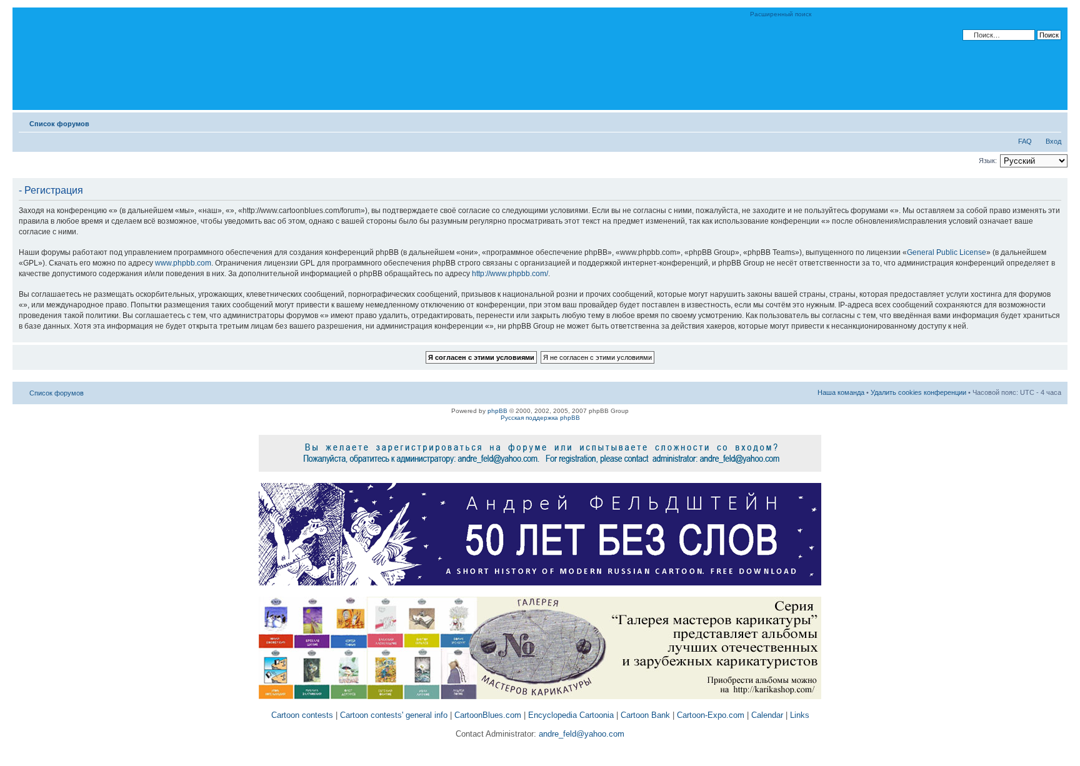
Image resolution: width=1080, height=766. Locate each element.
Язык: (988, 160)
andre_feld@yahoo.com (580, 734)
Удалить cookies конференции (918, 392)
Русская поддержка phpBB (540, 417)
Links (799, 715)
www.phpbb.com (183, 263)
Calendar (767, 715)
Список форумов (59, 123)
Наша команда (841, 392)
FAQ (1025, 141)
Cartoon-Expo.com (710, 715)
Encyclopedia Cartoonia (571, 715)
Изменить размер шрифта (1052, 121)
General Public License (946, 252)
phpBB (498, 410)
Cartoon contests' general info (394, 715)
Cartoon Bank (645, 715)
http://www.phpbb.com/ (510, 273)
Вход (1053, 141)
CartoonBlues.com (487, 715)
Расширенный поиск (780, 14)
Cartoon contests (302, 715)
